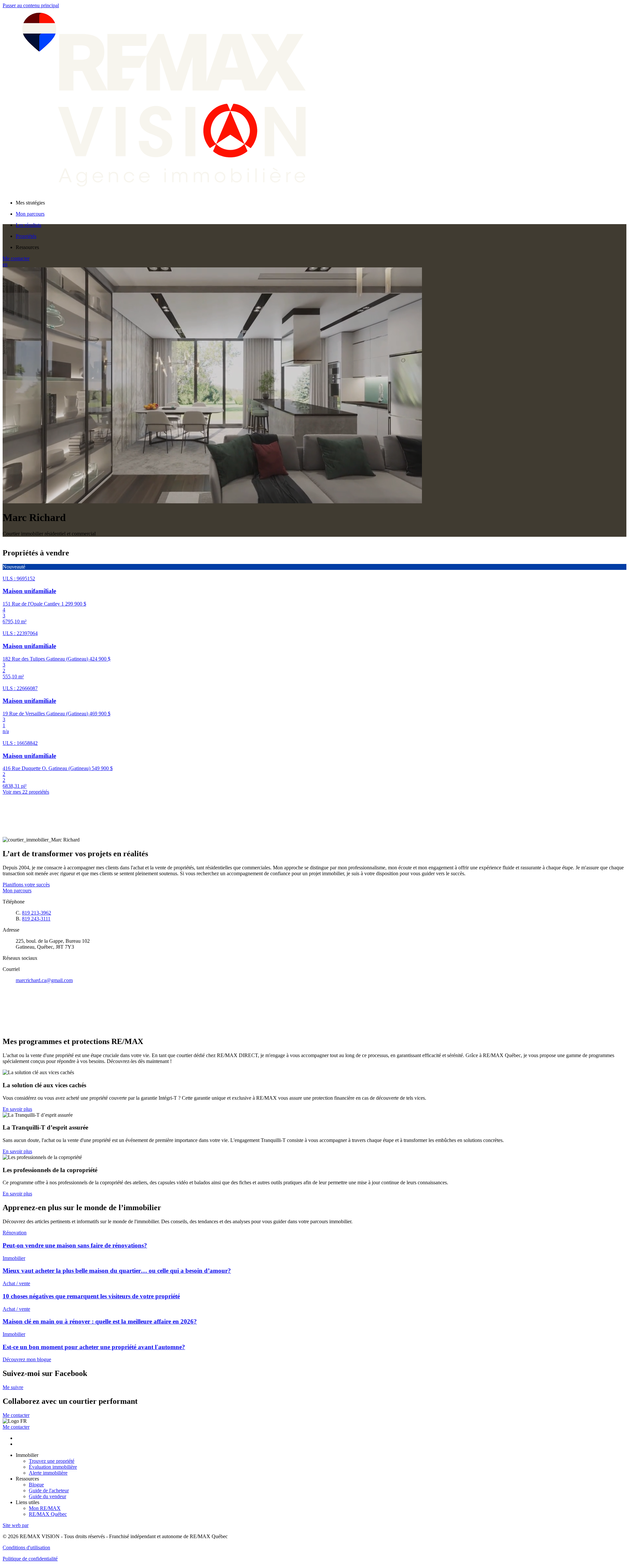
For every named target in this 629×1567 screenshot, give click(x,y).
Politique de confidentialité (30, 1558)
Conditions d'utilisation (26, 1547)
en (5, 264)
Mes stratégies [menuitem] (30, 202)
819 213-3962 (36, 913)
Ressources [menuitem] (27, 247)
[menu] (321, 203)
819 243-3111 (36, 918)
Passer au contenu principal (31, 5)
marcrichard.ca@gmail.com (44, 980)
